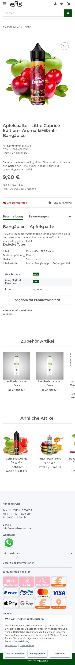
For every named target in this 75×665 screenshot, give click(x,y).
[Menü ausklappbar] (4, 2)
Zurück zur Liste (13, 26)
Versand (31, 188)
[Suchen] (68, 13)
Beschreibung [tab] (13, 216)
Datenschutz (27, 645)
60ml (35, 281)
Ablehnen (60, 653)
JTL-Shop (43, 660)
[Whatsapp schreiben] (9, 542)
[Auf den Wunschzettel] (65, 46)
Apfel (35, 274)
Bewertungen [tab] (39, 216)
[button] (55, 3)
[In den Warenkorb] (5, 38)
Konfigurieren (37, 653)
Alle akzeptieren (15, 653)
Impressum (11, 645)
